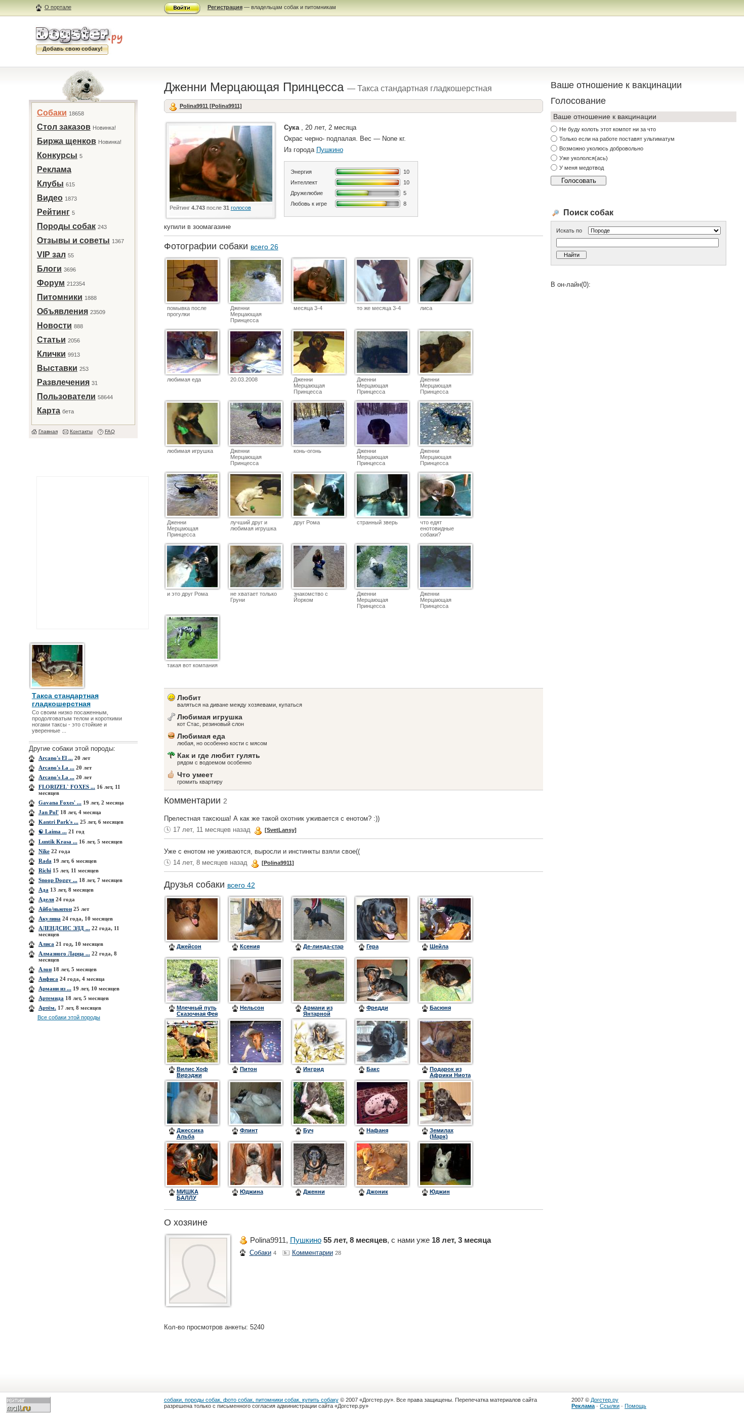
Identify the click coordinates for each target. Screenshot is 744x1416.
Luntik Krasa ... (57, 841)
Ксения (250, 946)
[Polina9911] (278, 863)
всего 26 (264, 247)
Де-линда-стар (323, 946)
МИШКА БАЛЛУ (187, 1195)
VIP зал (51, 254)
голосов (241, 208)
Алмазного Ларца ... (64, 953)
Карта (48, 410)
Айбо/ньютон (55, 909)
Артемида (51, 998)
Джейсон (189, 946)
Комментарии (312, 1252)
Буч (308, 1130)
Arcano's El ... (55, 758)
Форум (51, 283)
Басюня (440, 1008)
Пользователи (66, 396)
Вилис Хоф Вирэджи (192, 1072)
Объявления (62, 311)
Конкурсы (57, 155)
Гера (372, 946)
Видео (50, 198)
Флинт (249, 1130)
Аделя (46, 899)
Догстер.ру (604, 1400)
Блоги (49, 268)
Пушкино (329, 150)
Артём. (47, 1008)
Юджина (251, 1192)
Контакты (81, 431)
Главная (48, 431)
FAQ (110, 431)
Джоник (377, 1192)
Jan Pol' (48, 812)
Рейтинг (53, 212)
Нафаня (377, 1130)
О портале (58, 7)
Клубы (50, 183)
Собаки (52, 112)
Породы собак (66, 226)
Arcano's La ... (56, 767)
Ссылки (609, 1406)
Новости (54, 325)
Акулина (49, 918)
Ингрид (313, 1069)
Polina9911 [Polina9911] (211, 106)
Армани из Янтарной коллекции (318, 1014)
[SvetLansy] (281, 830)
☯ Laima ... (52, 831)
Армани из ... (54, 988)
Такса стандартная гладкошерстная (65, 700)
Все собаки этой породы (68, 1017)
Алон (45, 969)
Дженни (314, 1192)
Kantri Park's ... (58, 822)
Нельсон (252, 1008)
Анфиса (48, 979)
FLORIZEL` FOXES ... (66, 787)
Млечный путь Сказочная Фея (197, 1011)
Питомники (59, 297)
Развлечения (63, 382)
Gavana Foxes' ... (59, 802)
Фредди (377, 1008)
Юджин (440, 1192)
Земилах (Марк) (441, 1133)
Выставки (57, 368)
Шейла (439, 946)
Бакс (373, 1069)
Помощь (635, 1406)
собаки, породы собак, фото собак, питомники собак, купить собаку (251, 1400)
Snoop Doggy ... (57, 880)
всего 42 (241, 885)
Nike (44, 851)
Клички (51, 354)
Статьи (51, 339)
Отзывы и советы (73, 240)
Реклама (54, 169)
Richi (44, 870)
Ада (43, 890)
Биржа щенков (66, 141)
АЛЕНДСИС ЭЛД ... (64, 928)
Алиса (46, 944)
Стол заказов (64, 127)
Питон (248, 1069)
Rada (45, 861)
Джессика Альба (190, 1133)
